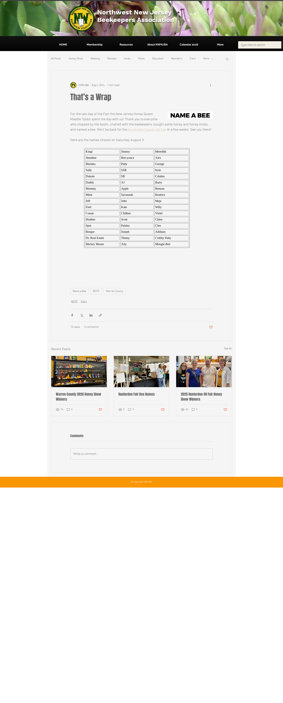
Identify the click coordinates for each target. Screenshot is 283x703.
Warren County (114, 291)
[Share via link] (100, 315)
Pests (141, 58)
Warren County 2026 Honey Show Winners (78, 397)
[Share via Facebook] (72, 315)
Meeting (95, 58)
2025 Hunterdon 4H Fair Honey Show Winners (201, 397)
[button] (232, 23)
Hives (127, 58)
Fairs (193, 58)
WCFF (96, 291)
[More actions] (210, 85)
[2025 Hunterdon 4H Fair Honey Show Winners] (204, 371)
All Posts (56, 58)
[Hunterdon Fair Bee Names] (141, 371)
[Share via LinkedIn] (91, 315)
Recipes (111, 58)
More (206, 58)
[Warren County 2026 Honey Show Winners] (79, 371)
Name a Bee (79, 291)
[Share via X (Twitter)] (81, 315)
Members (176, 58)
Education (157, 58)
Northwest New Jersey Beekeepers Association (135, 16)
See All (228, 348)
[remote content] (141, 198)
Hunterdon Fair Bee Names (136, 394)
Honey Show (76, 58)
